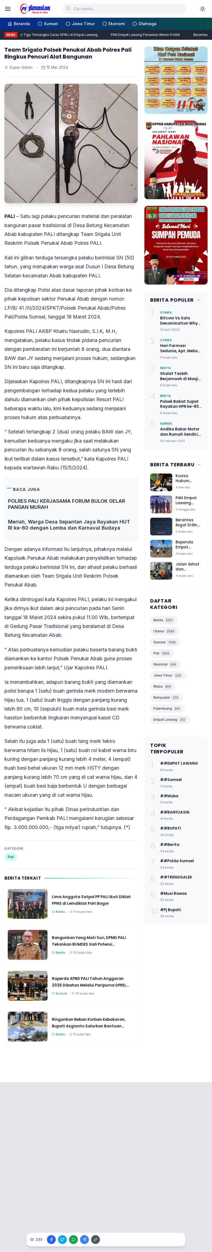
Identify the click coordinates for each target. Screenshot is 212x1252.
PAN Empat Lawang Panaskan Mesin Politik (140, 35)
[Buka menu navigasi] (7, 8)
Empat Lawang (169, 719)
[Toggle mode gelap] (203, 9)
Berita (163, 620)
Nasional (164, 664)
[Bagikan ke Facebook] (51, 1239)
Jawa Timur (167, 675)
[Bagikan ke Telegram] (84, 1239)
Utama (163, 631)
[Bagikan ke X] (62, 1239)
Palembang (166, 708)
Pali (11, 857)
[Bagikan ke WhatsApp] (73, 1239)
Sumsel (164, 642)
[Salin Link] (95, 1239)
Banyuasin (165, 697)
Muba (162, 686)
